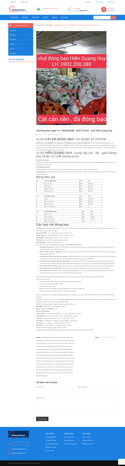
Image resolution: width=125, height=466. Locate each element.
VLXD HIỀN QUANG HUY (73, 244)
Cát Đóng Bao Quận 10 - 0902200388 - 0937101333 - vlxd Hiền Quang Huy (74, 130)
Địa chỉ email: (82, 387)
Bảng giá (25, 17)
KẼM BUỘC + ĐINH (50, 447)
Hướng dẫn (99, 2)
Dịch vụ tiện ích (87, 437)
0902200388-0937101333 (19, 449)
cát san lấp (63, 340)
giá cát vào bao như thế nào (52, 358)
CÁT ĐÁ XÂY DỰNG (50, 440)
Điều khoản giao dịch (88, 444)
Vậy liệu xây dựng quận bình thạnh (58, 373)
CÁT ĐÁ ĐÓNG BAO (59, 139)
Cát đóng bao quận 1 (42, 349)
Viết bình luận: (40, 398)
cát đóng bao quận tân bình (58, 355)
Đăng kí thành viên (69, 440)
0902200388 (83, 10)
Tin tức (45, 17)
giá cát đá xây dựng (57, 361)
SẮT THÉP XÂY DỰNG (51, 444)
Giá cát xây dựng (67, 358)
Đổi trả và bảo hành (69, 437)
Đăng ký (13, 2)
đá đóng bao (44, 375)
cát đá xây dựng (59, 343)
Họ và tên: (39, 387)
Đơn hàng (111, 2)
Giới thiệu (35, 17)
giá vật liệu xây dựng (65, 364)
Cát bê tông (48, 340)
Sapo (38, 463)
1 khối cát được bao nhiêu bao (50, 337)
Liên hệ (54, 17)
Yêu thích (88, 2)
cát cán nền (55, 340)
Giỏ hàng (110, 8)
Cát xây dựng (43, 343)
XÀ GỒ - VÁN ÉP (49, 450)
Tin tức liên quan (16, 59)
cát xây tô (50, 343)
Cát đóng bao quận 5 (60, 352)
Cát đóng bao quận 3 (47, 352)
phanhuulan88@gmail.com (19, 453)
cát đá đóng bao (69, 343)
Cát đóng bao (40, 228)
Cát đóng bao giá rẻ (51, 346)
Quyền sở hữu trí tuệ (88, 440)
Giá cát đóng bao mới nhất (50, 364)
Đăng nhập (24, 2)
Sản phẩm (64, 17)
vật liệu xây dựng (65, 367)
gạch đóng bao (66, 299)
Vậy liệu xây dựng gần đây (59, 370)
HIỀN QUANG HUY (58, 153)
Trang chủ (14, 17)
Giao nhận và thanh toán (70, 444)
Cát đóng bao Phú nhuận (65, 346)
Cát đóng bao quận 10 (56, 349)
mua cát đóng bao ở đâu (51, 367)
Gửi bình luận (42, 419)
